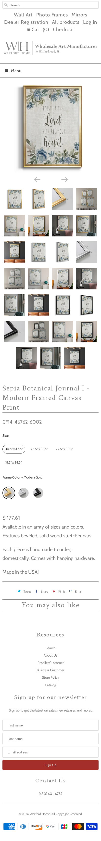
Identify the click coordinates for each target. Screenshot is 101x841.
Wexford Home (40, 814)
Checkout (63, 29)
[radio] (13, 449)
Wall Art (23, 15)
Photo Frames (52, 15)
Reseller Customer (50, 662)
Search (50, 648)
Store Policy (50, 677)
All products (65, 22)
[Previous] (36, 179)
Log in (90, 22)
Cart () (39, 29)
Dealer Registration (26, 22)
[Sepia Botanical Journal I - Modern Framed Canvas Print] (50, 127)
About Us (50, 655)
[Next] (64, 179)
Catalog (50, 685)
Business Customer (50, 670)
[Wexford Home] (50, 50)
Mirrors (79, 15)
